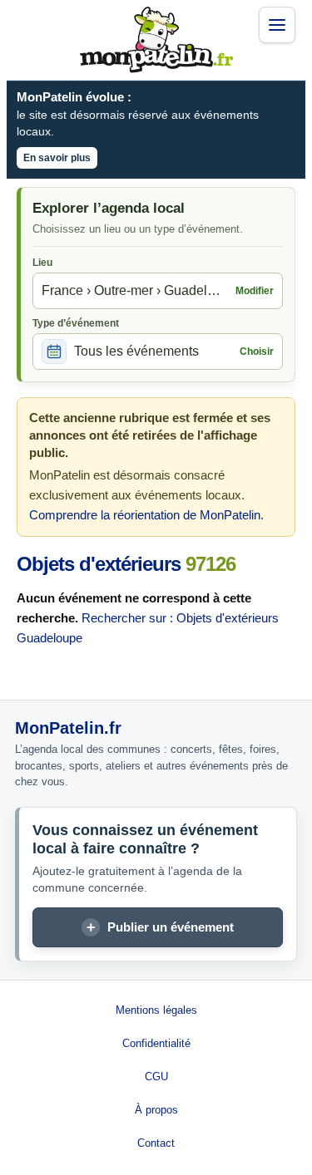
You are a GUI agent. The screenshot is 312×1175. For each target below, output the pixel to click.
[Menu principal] (277, 25)
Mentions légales (156, 1010)
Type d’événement (75, 323)
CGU (156, 1076)
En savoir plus (57, 158)
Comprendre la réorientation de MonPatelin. (146, 515)
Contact (156, 1143)
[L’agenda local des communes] (156, 40)
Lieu (42, 262)
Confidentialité (156, 1043)
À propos (156, 1110)
